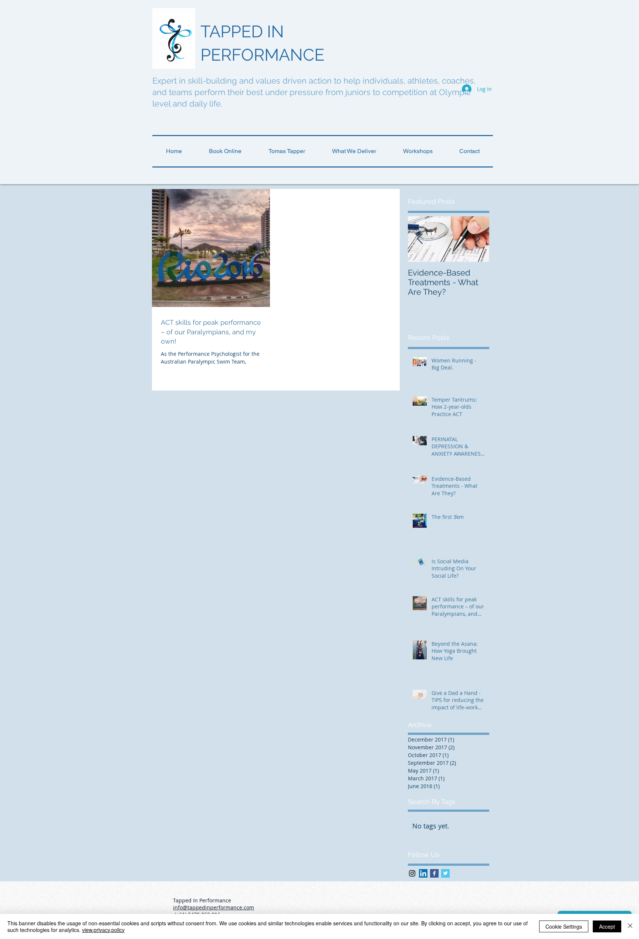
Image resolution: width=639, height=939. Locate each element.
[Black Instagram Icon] (412, 873)
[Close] (630, 926)
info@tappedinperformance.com (213, 907)
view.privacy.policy (103, 929)
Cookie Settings (563, 926)
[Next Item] (477, 239)
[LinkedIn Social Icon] (423, 873)
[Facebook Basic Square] (434, 873)
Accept (607, 926)
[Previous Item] (419, 239)
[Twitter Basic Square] (445, 873)
